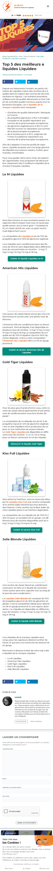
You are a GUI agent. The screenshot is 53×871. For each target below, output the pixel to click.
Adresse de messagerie (12, 787)
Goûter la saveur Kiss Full (26, 530)
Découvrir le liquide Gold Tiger (26, 444)
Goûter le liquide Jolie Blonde (26, 621)
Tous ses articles (21, 721)
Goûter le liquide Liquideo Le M (26, 259)
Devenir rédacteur (36, 721)
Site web (5, 796)
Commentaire (7, 749)
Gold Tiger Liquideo (15, 432)
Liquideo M (27, 236)
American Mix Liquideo (15, 341)
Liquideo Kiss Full (18, 502)
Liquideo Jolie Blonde (16, 599)
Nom (4, 778)
